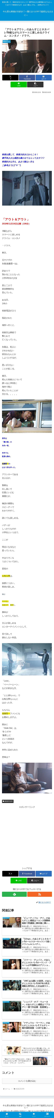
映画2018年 (9, 801)
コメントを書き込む (27, 1081)
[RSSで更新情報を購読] (39, 894)
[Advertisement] (27, 122)
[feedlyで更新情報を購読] (14, 894)
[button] (35, 84)
